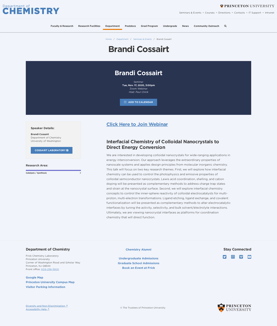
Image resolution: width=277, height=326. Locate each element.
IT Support (255, 12)
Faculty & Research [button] (62, 26)
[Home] (31, 9)
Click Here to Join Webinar (137, 124)
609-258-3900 (50, 269)
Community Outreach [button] (206, 26)
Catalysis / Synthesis (36, 173)
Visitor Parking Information (45, 287)
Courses (209, 12)
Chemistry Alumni (138, 249)
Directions (224, 12)
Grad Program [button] (149, 26)
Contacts (239, 12)
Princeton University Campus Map (50, 282)
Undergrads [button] (170, 26)
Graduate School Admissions (138, 263)
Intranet (269, 12)
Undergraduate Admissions (138, 258)
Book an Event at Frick (138, 267)
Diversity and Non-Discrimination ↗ (47, 306)
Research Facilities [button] (89, 26)
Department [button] (112, 26)
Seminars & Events (190, 12)
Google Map (34, 277)
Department (122, 39)
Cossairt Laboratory (50, 150)
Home (109, 39)
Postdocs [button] (130, 26)
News (185, 26)
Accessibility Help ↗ (37, 309)
